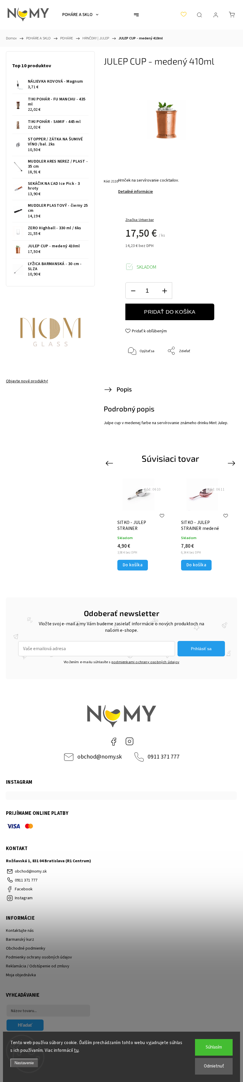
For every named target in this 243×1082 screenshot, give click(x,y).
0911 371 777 (164, 757)
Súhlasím (214, 1047)
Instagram (129, 741)
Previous (110, 463)
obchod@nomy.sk (99, 757)
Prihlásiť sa (201, 648)
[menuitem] (80, 15)
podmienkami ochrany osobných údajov (145, 662)
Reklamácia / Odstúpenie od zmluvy (37, 966)
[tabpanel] (138, 524)
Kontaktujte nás (20, 931)
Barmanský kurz (20, 939)
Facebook (113, 741)
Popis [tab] (124, 389)
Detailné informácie (135, 192)
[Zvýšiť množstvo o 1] (164, 291)
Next (232, 463)
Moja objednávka (21, 975)
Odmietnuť (214, 1066)
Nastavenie (24, 1063)
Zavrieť (216, 370)
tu (76, 1050)
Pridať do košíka (169, 312)
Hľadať (25, 1025)
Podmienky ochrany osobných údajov (39, 957)
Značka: (139, 219)
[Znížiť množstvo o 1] (133, 291)
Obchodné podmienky (25, 948)
